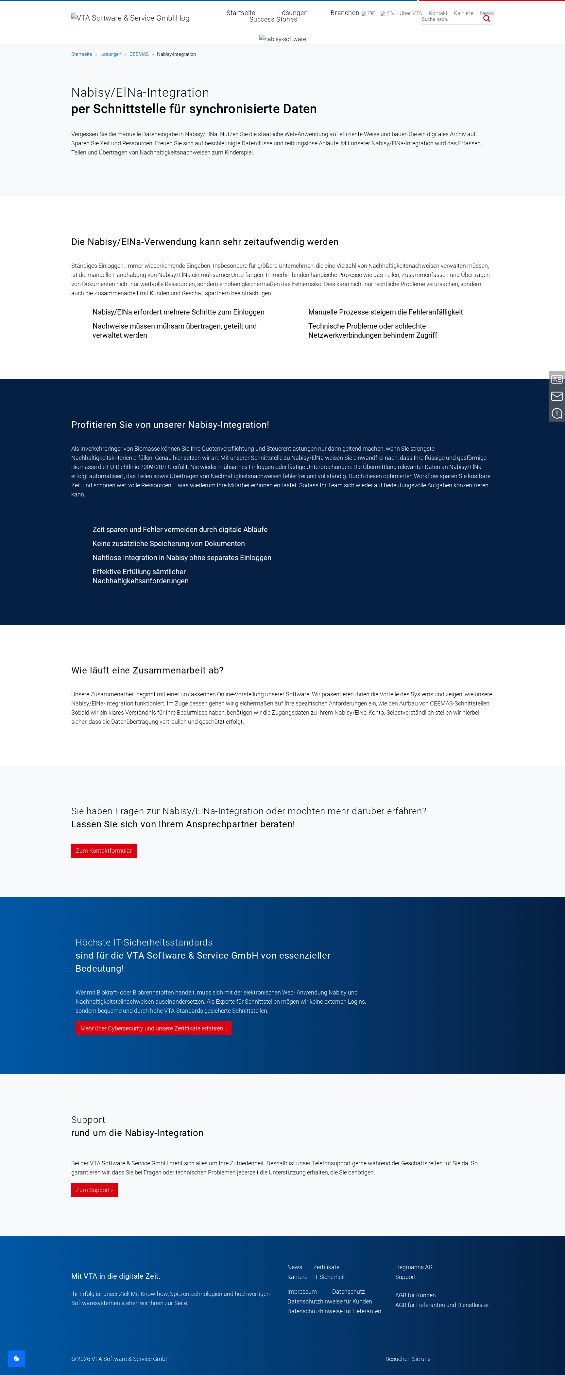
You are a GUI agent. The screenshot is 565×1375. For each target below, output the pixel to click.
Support (405, 1276)
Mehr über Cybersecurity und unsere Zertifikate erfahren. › (154, 1028)
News (294, 1267)
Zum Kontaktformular (104, 850)
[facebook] (450, 1359)
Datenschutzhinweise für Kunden (329, 1301)
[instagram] (462, 1359)
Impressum (302, 1291)
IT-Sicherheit (329, 1276)
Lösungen (110, 54)
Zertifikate (326, 1267)
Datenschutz (348, 1291)
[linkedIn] (487, 1359)
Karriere (297, 1276)
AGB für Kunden (415, 1295)
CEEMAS (139, 54)
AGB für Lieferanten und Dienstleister (442, 1305)
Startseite (81, 54)
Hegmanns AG (414, 1267)
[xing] (475, 1359)
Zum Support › (94, 1190)
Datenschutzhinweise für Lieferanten (334, 1311)
